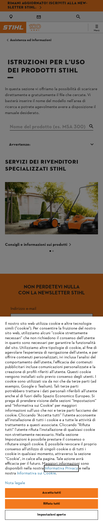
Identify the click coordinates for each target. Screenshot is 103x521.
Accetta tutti (51, 493)
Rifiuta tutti (51, 504)
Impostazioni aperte (51, 515)
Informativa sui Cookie (36, 473)
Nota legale (15, 483)
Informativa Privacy (61, 468)
